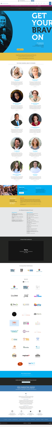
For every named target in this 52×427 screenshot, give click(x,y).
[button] (33, 3)
